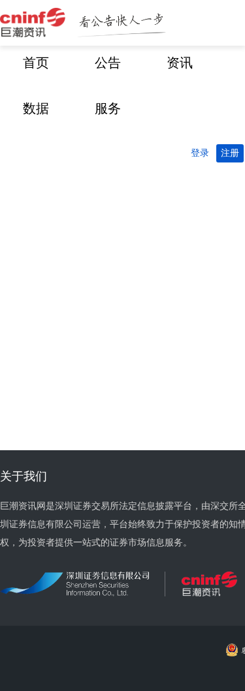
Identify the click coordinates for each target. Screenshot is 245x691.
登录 (200, 153)
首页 (36, 62)
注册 (230, 153)
